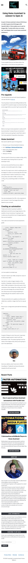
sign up (13, 99)
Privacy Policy (7, 554)
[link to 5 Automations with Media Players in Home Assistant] (14, 425)
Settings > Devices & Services (14, 147)
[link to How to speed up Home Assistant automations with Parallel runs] (14, 386)
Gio (14, 361)
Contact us (21, 554)
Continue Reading (14, 412)
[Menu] (2, 5)
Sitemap (15, 554)
